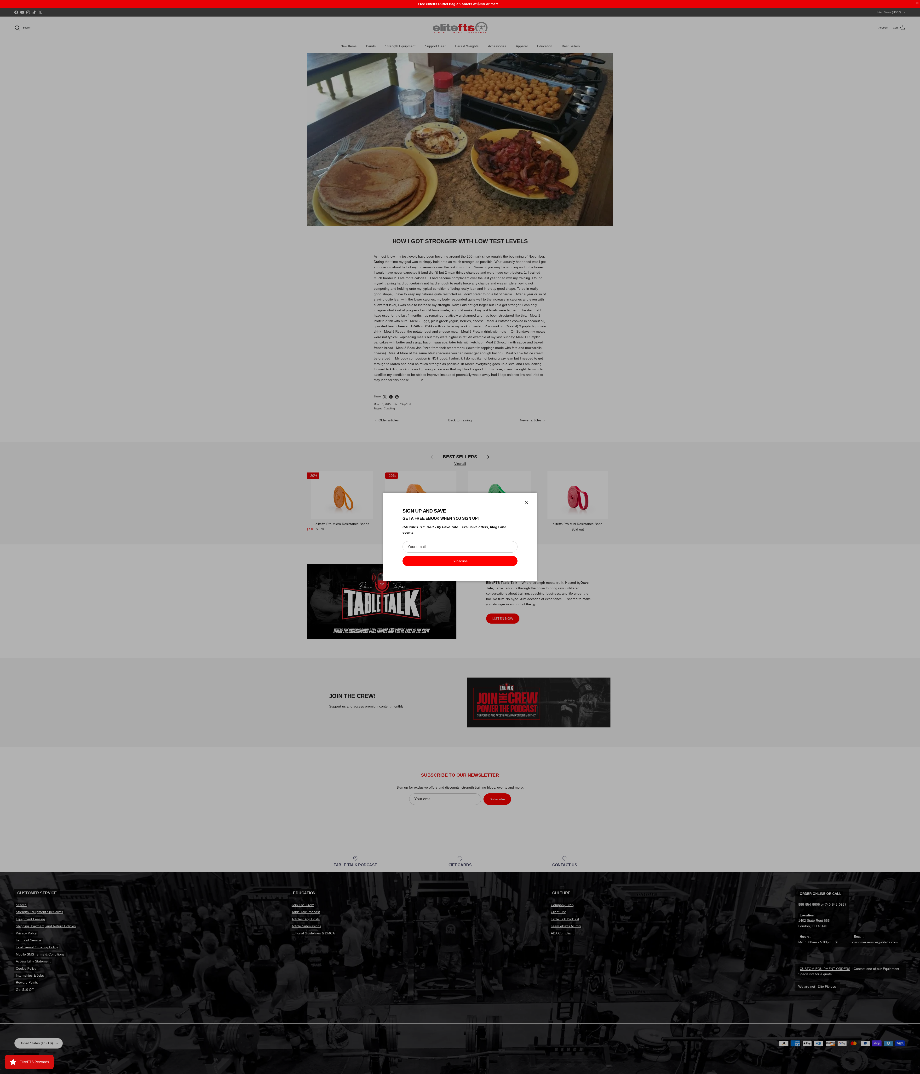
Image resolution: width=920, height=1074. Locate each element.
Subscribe (460, 561)
